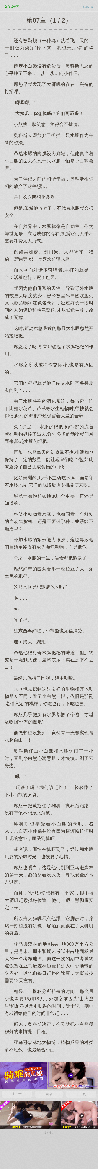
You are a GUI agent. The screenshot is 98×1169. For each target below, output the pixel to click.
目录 (49, 1094)
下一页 (81, 1094)
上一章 (17, 1094)
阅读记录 (88, 7)
